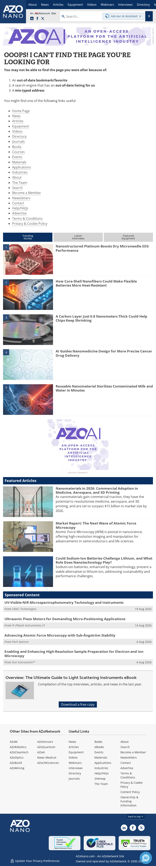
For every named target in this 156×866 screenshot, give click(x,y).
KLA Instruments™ (23, 662)
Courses (18, 152)
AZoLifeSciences (48, 763)
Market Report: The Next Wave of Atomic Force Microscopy (96, 525)
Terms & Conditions (27, 218)
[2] (28, 294)
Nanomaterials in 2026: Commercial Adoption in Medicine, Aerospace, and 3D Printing (97, 490)
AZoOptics (17, 757)
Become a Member (26, 193)
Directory (19, 136)
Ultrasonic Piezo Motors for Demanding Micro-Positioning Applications (64, 619)
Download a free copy (77, 704)
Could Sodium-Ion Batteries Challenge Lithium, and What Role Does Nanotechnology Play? (104, 560)
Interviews (76, 768)
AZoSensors (45, 742)
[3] (28, 329)
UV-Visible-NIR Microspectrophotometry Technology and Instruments (64, 602)
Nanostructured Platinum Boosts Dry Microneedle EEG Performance (102, 248)
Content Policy (130, 792)
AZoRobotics (18, 747)
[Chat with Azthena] (146, 858)
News (16, 116)
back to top (134, 816)
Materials (19, 162)
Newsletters (21, 198)
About (17, 177)
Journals (18, 141)
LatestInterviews (78, 237)
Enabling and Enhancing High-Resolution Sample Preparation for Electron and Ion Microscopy (73, 653)
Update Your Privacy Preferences (37, 861)
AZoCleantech (19, 752)
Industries (20, 172)
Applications (21, 167)
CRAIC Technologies (24, 609)
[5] (28, 399)
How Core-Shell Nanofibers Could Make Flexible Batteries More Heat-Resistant (96, 283)
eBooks (99, 747)
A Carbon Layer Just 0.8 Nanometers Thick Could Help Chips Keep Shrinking (101, 318)
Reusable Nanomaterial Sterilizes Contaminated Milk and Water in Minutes (104, 388)
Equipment (20, 126)
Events (17, 157)
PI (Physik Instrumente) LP (28, 625)
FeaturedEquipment (128, 237)
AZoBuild (16, 763)
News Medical (46, 757)
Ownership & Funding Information (129, 801)
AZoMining (17, 768)
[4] (28, 364)
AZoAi (41, 752)
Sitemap (100, 778)
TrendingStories (27, 237)
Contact (18, 203)
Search (17, 187)
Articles (18, 121)
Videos (17, 131)
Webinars (75, 763)
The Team (19, 182)
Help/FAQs (20, 208)
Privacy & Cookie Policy (29, 223)
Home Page (21, 111)
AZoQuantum (46, 747)
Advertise (19, 213)
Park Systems (20, 642)
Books (17, 147)
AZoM (13, 742)
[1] (28, 259)
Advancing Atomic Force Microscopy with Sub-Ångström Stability (59, 635)
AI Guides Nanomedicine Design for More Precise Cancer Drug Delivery (104, 353)
